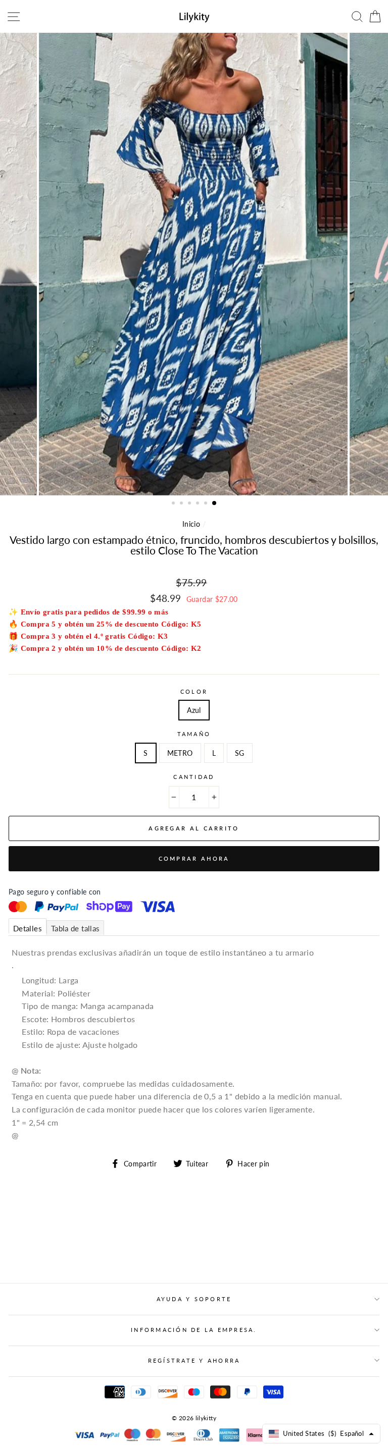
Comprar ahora (194, 858)
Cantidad (193, 776)
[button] (174, 504)
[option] (194, 264)
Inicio (191, 524)
